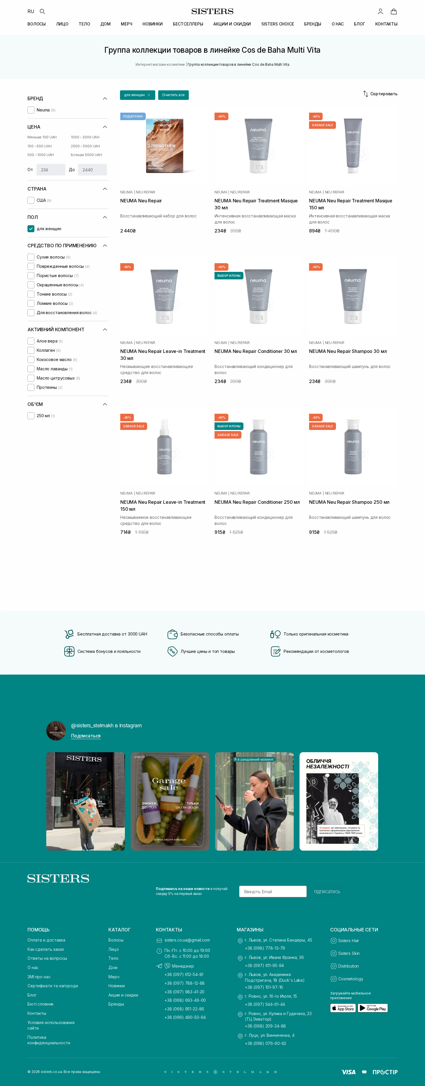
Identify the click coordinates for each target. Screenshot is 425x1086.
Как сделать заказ (45, 949)
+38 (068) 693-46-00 (185, 1000)
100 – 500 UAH (39, 146)
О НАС (338, 23)
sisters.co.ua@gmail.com (187, 939)
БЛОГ (359, 23)
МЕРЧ (126, 23)
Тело (113, 958)
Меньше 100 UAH (42, 137)
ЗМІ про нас (38, 976)
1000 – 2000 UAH (85, 137)
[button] (137, 95)
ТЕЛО (84, 23)
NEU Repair (145, 192)
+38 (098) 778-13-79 (265, 948)
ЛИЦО (62, 23)
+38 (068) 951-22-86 (184, 1008)
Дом (112, 967)
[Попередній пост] (56, 801)
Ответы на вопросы (47, 958)
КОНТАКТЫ (386, 23)
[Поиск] (42, 11)
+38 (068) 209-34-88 (265, 1025)
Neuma (126, 192)
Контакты (36, 1013)
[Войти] (380, 11)
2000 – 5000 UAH (85, 146)
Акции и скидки (123, 994)
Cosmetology (350, 978)
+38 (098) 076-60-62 (265, 1043)
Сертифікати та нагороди (52, 985)
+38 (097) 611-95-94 (264, 965)
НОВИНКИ (153, 23)
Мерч (113, 976)
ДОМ (105, 23)
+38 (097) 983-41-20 (184, 991)
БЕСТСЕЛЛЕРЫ (188, 23)
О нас (32, 967)
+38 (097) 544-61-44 (265, 1004)
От (30, 169)
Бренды (116, 1003)
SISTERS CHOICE (277, 23)
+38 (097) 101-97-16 (264, 987)
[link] (394, 11)
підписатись (327, 891)
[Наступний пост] (369, 801)
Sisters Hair (348, 940)
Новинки (116, 985)
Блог (31, 994)
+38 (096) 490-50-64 (185, 1017)
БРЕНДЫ (312, 23)
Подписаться (86, 736)
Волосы (115, 939)
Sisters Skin (349, 953)
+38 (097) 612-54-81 (184, 974)
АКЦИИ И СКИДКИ (232, 23)
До (72, 169)
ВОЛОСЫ (36, 23)
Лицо (113, 949)
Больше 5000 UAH (86, 155)
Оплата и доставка (46, 939)
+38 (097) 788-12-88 (185, 983)
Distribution (348, 966)
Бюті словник (40, 1003)
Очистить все (173, 95)
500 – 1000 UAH (40, 155)
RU (30, 11)
